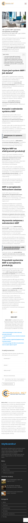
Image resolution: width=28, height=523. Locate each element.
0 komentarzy (12, 35)
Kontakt (5, 467)
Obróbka (5, 511)
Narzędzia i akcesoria (9, 514)
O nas (4, 464)
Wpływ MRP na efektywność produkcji (13, 59)
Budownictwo (6, 508)
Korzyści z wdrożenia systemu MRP (12, 58)
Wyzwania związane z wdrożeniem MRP (14, 62)
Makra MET (15, 33)
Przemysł (4, 35)
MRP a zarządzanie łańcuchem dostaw (14, 61)
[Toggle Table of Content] (22, 55)
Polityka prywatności (8, 473)
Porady (5, 517)
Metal (4, 502)
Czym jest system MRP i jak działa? (12, 56)
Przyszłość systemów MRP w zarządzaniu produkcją (14, 64)
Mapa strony (6, 470)
